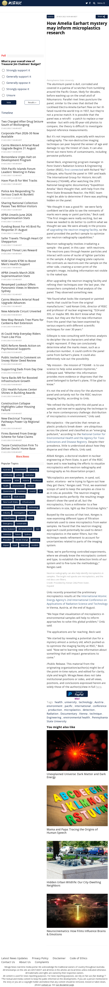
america (35, 539)
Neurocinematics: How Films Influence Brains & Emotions (76, 932)
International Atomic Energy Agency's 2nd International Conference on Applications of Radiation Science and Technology (77, 599)
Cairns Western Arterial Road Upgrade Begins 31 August (20, 146)
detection (89, 709)
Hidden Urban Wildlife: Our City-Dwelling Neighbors (74, 883)
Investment (8, 507)
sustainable (21, 523)
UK (40, 491)
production (55, 709)
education (21, 507)
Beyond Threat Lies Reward (19, 250)
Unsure (10, 95)
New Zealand (9, 529)
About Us (25, 962)
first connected (74, 169)
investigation (19, 512)
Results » (32, 102)
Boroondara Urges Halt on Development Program (18, 158)
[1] (105, 975)
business (22, 491)
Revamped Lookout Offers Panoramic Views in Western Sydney (19, 288)
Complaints (42, 962)
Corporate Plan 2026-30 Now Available (20, 134)
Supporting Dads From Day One (22, 369)
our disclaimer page (65, 984)
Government (20, 469)
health (58, 702)
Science (51, 16)
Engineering (54, 717)
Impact (6, 545)
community (7, 475)
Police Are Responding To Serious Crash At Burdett (18, 192)
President (7, 539)
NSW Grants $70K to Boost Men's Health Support (18, 262)
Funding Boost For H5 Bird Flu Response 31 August (21, 228)
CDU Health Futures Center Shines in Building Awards (19, 391)
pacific (69, 706)
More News (22, 456)
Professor (37, 480)
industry (6, 512)
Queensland (8, 491)
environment (54, 706)
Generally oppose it (18, 82)
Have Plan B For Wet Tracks (19, 180)
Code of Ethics (78, 958)
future (18, 534)
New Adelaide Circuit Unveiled (21, 311)
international (83, 706)
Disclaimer (59, 958)
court (15, 545)
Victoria (26, 480)
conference (99, 706)
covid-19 (6, 496)
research (7, 480)
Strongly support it (18, 70)
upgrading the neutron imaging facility (74, 229)
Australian (29, 475)
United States (9, 518)
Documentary (68, 713)
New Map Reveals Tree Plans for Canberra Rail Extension (22, 321)
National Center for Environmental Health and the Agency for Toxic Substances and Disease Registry (76, 437)
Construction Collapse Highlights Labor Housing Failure (18, 407)
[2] (2, 978)
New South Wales (10, 502)
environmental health (76, 717)
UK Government (25, 529)
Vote (9, 102)
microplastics (72, 709)
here (98, 686)
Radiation (52, 713)
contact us (46, 984)
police (18, 475)
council (32, 491)
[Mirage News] (12, 3)
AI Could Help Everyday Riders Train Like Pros (21, 335)
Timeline (7, 113)
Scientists (7, 534)
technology (85, 702)
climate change (21, 539)
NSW (17, 480)
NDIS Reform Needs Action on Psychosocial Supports (20, 347)
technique (96, 713)
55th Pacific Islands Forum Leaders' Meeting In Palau (18, 170)
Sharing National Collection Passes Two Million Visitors (19, 204)
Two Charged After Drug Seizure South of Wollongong (22, 123)
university (71, 702)
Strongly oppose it (17, 89)
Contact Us (8, 962)
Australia (7, 469)
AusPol (32, 512)
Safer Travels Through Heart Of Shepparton (22, 239)
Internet (24, 545)
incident (35, 545)
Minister (30, 485)
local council (19, 496)
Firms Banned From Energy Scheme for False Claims (18, 435)
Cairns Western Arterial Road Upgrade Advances (20, 301)
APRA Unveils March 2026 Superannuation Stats (17, 274)
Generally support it (18, 76)
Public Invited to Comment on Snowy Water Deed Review (21, 359)
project (22, 518)
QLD (38, 529)
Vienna (83, 713)
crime (30, 518)
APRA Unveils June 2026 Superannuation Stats (16, 216)
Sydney (27, 534)
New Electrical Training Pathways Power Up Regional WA (20, 422)
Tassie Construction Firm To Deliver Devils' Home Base (19, 446)
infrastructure (28, 502)
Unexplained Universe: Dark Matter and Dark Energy (76, 775)
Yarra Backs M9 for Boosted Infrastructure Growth (19, 379)
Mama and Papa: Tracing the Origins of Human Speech (72, 831)
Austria (99, 702)
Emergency (8, 523)
